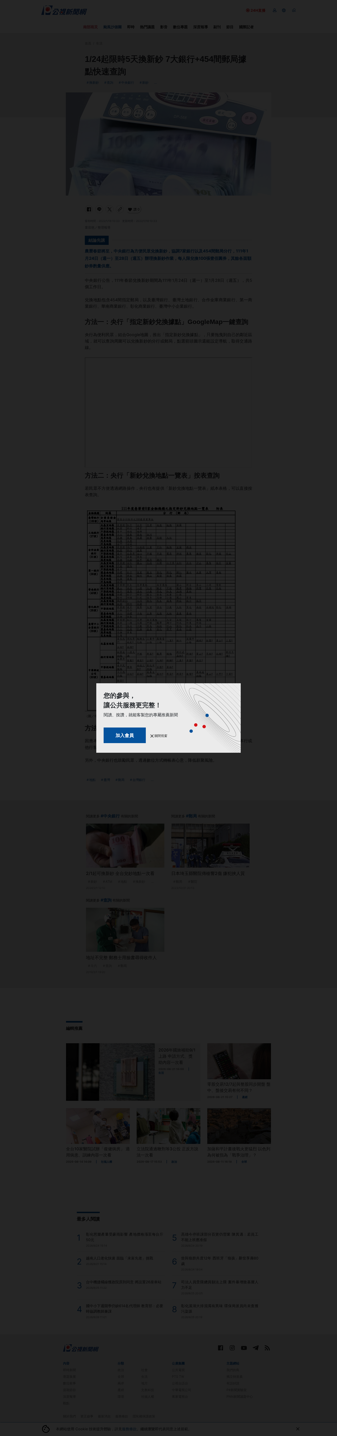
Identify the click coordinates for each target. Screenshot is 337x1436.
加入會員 (125, 735)
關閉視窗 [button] (160, 736)
